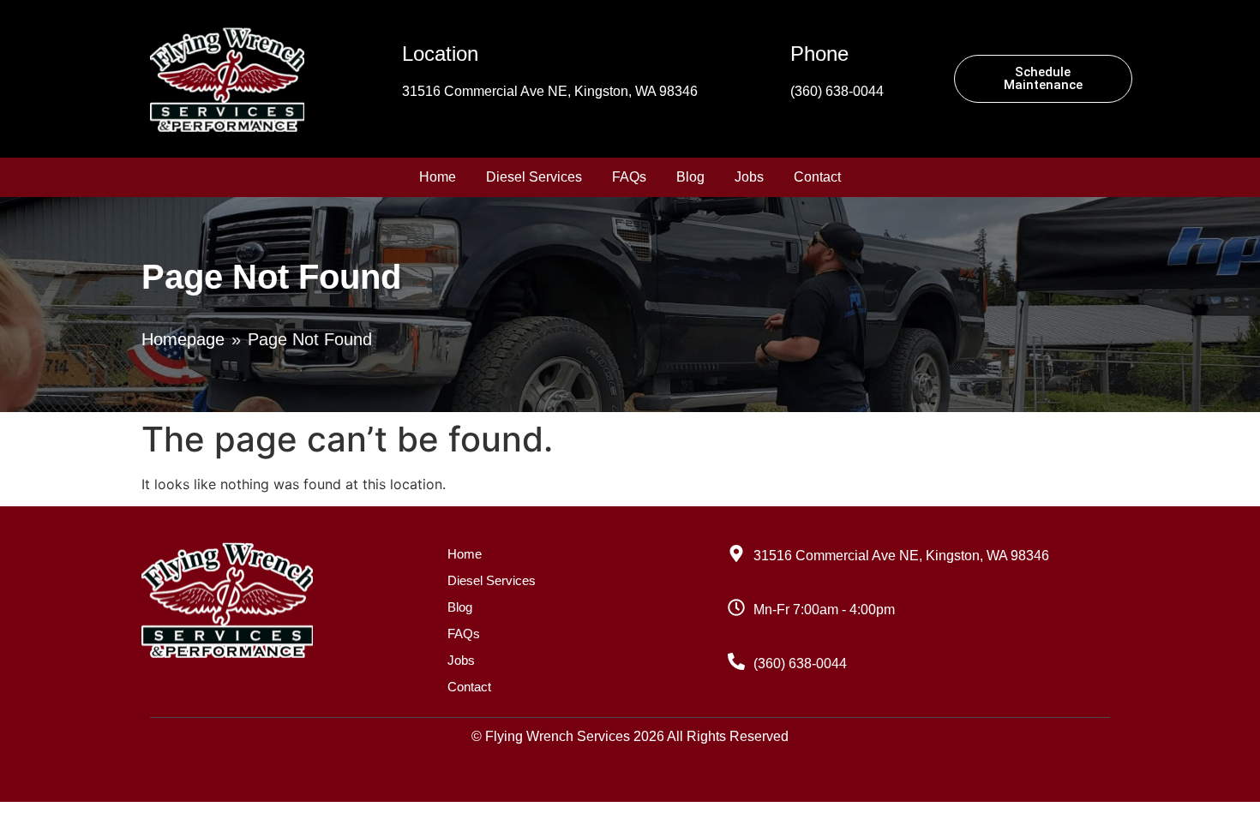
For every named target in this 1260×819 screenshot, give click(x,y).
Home (437, 177)
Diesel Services (534, 177)
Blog (690, 177)
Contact (817, 177)
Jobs (749, 177)
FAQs (629, 177)
